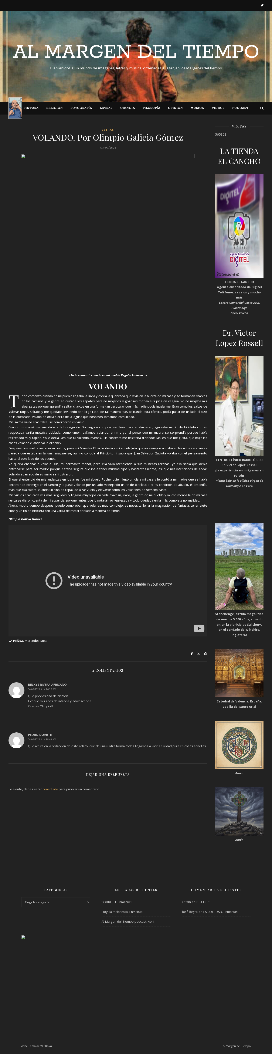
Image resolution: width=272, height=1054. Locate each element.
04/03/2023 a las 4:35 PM (42, 689)
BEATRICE (203, 902)
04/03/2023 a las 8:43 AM (42, 739)
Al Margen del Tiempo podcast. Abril (128, 921)
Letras (106, 108)
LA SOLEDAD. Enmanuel (220, 912)
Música (197, 108)
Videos (218, 108)
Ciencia (127, 108)
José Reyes (190, 912)
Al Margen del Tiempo (136, 52)
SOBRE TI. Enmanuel (117, 902)
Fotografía (81, 108)
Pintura (31, 108)
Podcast (240, 108)
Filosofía (151, 108)
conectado (50, 789)
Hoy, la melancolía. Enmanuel (122, 912)
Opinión (175, 108)
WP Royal (46, 1046)
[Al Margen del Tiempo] (15, 108)
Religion (54, 108)
